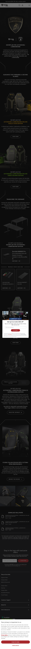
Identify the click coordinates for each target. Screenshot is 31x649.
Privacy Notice (4, 635)
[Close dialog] (27, 313)
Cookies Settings (15, 645)
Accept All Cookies (15, 642)
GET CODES (15, 330)
